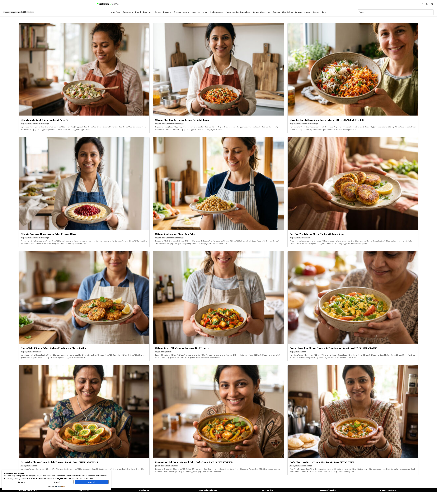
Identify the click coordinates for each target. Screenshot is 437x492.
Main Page (115, 12)
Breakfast (147, 12)
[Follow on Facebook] (422, 4)
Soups (307, 12)
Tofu (324, 12)
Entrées (177, 12)
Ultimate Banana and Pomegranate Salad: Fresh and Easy (48, 234)
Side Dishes (287, 12)
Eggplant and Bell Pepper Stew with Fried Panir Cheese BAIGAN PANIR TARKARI (194, 462)
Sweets (316, 12)
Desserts (167, 12)
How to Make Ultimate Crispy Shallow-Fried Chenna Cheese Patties (53, 348)
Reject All (57, 482)
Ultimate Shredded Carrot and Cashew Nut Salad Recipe (182, 120)
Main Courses (216, 12)
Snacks (298, 12)
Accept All (91, 482)
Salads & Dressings (261, 12)
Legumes (196, 12)
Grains (186, 12)
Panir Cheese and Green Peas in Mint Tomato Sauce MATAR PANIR (322, 462)
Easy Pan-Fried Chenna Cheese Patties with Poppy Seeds (317, 234)
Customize (21, 482)
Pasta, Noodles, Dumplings (238, 12)
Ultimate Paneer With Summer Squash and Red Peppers (182, 348)
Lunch (205, 12)
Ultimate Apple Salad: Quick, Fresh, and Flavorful (44, 120)
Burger (158, 12)
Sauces (276, 12)
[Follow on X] (427, 4)
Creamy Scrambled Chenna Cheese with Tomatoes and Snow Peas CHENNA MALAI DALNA (333, 348)
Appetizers (128, 12)
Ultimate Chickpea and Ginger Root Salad (175, 234)
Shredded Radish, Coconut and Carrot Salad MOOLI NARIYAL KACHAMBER (327, 120)
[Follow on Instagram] (432, 4)
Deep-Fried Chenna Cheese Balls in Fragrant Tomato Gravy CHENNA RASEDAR (59, 462)
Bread (138, 12)
